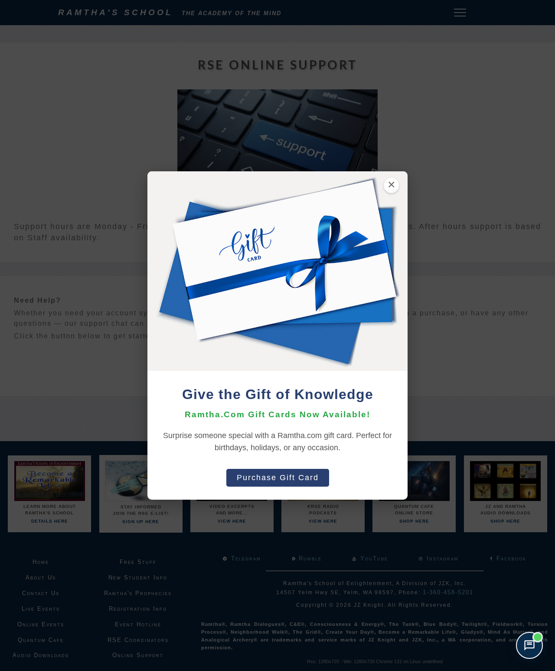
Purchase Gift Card (278, 477)
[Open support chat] (529, 645)
